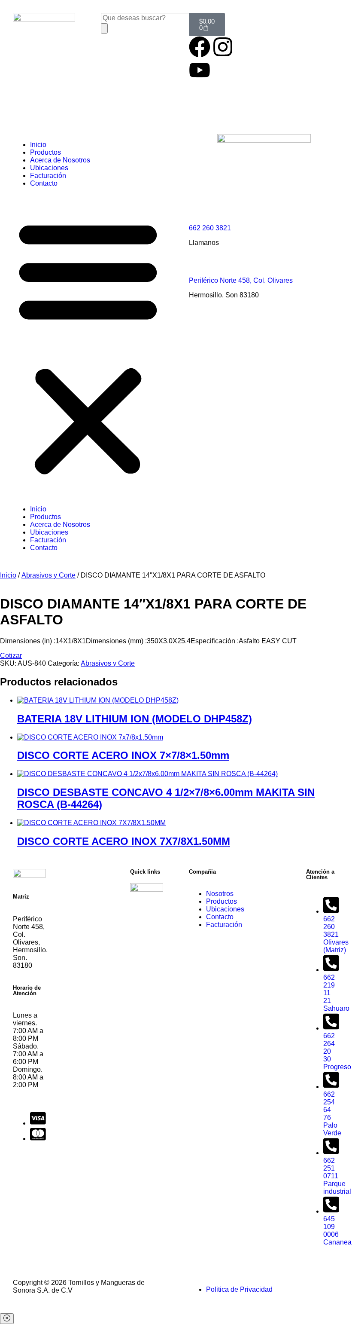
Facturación (48, 175)
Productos (45, 152)
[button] (88, 346)
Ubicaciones (49, 167)
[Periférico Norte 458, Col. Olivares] (199, 264)
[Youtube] (199, 70)
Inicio (38, 144)
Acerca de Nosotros (60, 160)
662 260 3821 (210, 228)
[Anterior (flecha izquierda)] (15, 662)
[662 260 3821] (199, 212)
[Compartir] (304, 9)
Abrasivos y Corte (48, 575)
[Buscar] (104, 28)
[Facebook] (199, 47)
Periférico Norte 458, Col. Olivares (241, 280)
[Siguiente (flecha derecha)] (337, 662)
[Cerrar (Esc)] (323, 9)
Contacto (44, 183)
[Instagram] (223, 47)
